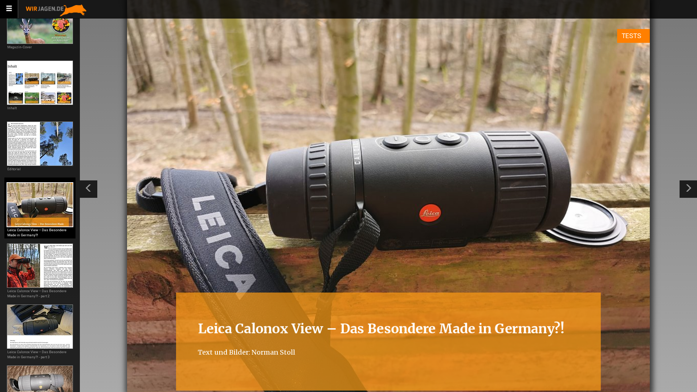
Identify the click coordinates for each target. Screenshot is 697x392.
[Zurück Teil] (88, 189)
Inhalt (12, 108)
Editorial (14, 169)
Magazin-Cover (19, 47)
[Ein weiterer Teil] (688, 189)
